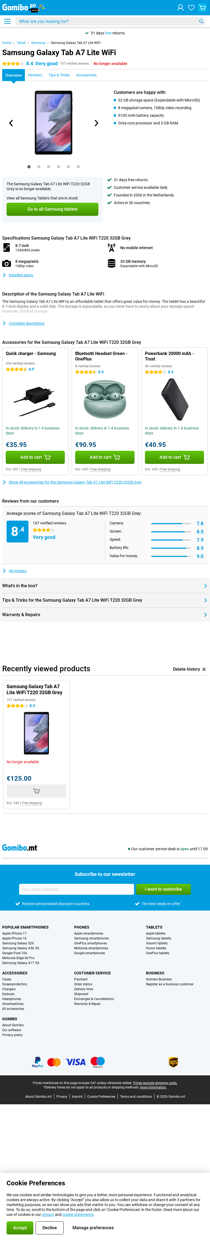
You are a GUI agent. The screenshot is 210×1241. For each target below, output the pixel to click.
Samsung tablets (158, 938)
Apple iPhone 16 (14, 938)
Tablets (154, 927)
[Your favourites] (191, 7)
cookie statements (78, 1214)
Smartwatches (13, 1004)
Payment (81, 979)
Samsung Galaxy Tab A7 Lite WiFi (76, 43)
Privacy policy (12, 1035)
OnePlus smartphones (90, 943)
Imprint (77, 1097)
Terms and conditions (136, 1097)
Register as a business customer (170, 984)
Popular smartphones (25, 927)
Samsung (38, 43)
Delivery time (83, 989)
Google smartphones (89, 953)
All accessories (13, 1009)
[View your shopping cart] (202, 7)
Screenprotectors (14, 984)
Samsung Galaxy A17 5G (20, 963)
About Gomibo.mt (38, 1097)
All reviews (18, 571)
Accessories (15, 973)
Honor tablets (156, 948)
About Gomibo (13, 1025)
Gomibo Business (159, 979)
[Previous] (11, 123)
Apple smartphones (88, 933)
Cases (6, 979)
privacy (48, 1214)
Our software (11, 1030)
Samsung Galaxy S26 (18, 943)
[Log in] (180, 7)
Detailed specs (21, 275)
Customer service (92, 973)
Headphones (11, 999)
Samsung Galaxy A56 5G (20, 948)
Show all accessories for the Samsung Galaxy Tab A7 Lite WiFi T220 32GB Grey (75, 482)
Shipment (81, 994)
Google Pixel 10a (14, 953)
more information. (153, 1087)
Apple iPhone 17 (14, 933)
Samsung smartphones (91, 938)
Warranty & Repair (87, 1004)
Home (6, 43)
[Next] (96, 123)
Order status (83, 984)
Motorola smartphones (91, 948)
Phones (81, 927)
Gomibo (9, 1019)
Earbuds (8, 994)
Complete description (27, 323)
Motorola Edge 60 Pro (18, 958)
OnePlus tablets (157, 953)
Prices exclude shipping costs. (155, 1083)
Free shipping (31, 469)
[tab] (29, 166)
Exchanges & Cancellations (94, 999)
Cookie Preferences (101, 1097)
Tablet (21, 43)
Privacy (61, 1097)
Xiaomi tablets (157, 943)
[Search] (201, 21)
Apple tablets (155, 933)
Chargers (9, 989)
